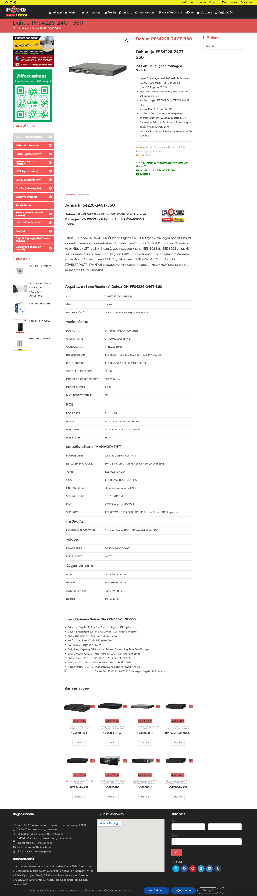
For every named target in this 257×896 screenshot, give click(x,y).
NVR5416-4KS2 (79, 787)
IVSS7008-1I (145, 787)
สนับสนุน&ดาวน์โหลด (217, 2)
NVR (117, 726)
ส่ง (176, 852)
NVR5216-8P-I (145, 733)
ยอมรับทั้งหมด (156, 890)
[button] (126, 40)
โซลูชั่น (112, 12)
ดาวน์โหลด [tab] (84, 194)
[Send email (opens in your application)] (11, 2)
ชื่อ (174, 821)
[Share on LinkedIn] (201, 868)
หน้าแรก (57, 12)
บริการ (192, 2)
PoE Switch (182, 147)
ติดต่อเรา (234, 2)
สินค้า (184, 2)
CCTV (149, 147)
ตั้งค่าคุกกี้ (208, 890)
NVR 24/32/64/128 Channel (113, 727)
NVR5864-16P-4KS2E (177, 733)
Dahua (171, 147)
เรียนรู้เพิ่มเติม (128, 890)
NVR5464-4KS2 (112, 733)
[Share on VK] (209, 868)
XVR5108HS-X (79, 733)
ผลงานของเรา (147, 12)
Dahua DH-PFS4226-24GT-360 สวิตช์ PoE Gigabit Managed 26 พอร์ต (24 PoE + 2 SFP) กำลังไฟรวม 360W (105, 219)
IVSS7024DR (112, 787)
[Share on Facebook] (184, 868)
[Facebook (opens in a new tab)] (7, 2)
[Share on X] (175, 868)
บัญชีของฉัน (246, 2)
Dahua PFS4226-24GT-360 (46, 28)
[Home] (14, 28)
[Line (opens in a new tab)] (15, 2)
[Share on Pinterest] (192, 868)
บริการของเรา (93, 12)
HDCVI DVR (84, 728)
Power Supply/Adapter (149, 151)
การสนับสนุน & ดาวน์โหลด (178, 12)
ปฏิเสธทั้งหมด (183, 890)
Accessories (160, 147)
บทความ (202, 2)
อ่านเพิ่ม (79, 742)
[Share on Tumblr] (217, 868)
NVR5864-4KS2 (178, 787)
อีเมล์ (176, 836)
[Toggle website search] (237, 12)
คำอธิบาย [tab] (70, 194)
